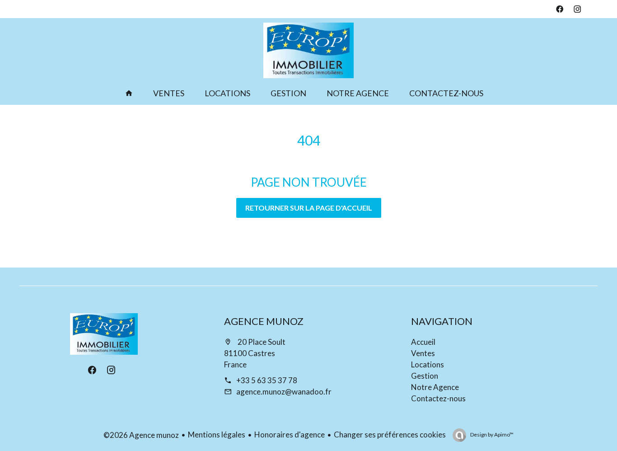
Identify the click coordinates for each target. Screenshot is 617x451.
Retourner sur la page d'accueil (308, 207)
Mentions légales (216, 434)
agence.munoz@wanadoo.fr (284, 391)
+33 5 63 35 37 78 (266, 380)
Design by (491, 434)
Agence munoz (264, 321)
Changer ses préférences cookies (390, 434)
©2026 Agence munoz (141, 435)
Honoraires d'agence (289, 434)
